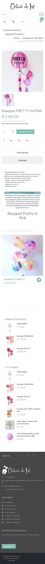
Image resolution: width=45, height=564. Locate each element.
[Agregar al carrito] (39, 280)
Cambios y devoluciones (12, 522)
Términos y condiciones (12, 516)
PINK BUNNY (22, 324)
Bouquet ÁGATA (23, 348)
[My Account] (13, 22)
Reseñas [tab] (22, 160)
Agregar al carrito (25, 132)
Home (16, 38)
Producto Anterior (12, 30)
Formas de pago (10, 512)
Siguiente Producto (15, 34)
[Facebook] (3, 140)
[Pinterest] (33, 456)
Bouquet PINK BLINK (25, 336)
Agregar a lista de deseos (14, 121)
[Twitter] (11, 140)
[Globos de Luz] (22, 6)
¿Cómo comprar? (10, 506)
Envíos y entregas (10, 509)
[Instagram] (28, 456)
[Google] (27, 140)
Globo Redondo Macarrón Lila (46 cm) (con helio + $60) (28, 434)
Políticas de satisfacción (12, 519)
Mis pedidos (9, 502)
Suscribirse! (8, 546)
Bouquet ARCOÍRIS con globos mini (29, 410)
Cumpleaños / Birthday (32, 38)
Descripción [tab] (22, 152)
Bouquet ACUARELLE (14, 279)
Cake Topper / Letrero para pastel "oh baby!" (27, 422)
